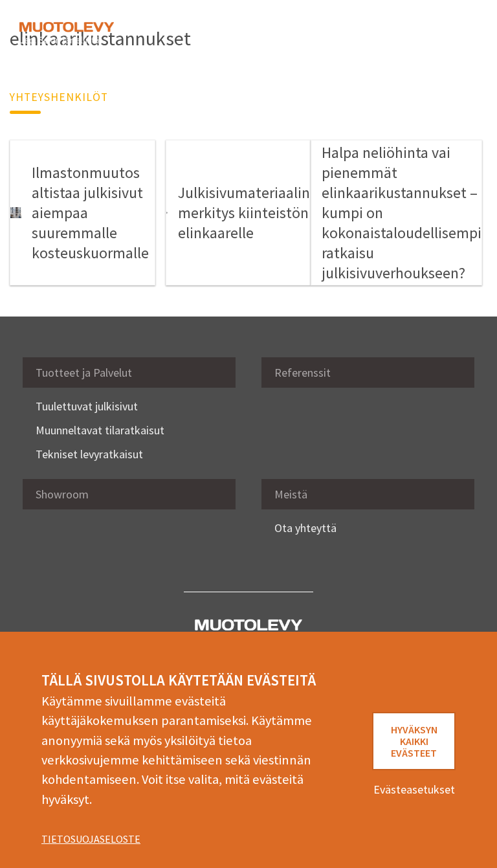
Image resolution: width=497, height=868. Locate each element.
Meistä (290, 494)
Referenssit (302, 372)
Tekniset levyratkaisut (89, 454)
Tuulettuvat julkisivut (87, 406)
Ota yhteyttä (305, 527)
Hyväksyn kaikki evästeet (414, 741)
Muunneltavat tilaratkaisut (100, 430)
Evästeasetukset (414, 789)
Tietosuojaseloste (90, 838)
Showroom (62, 494)
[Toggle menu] (458, 34)
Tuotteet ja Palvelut (84, 372)
